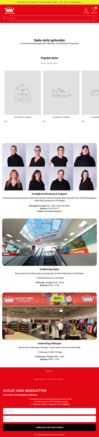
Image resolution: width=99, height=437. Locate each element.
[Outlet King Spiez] (49, 242)
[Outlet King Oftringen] (49, 316)
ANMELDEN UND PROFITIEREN (49, 427)
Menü (49, 371)
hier (53, 43)
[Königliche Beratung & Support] (49, 166)
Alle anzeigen (49, 63)
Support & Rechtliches (49, 379)
